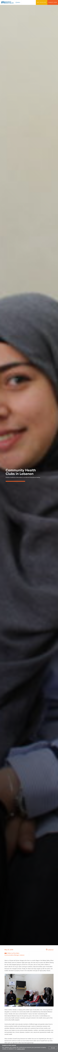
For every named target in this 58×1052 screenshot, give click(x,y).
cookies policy (21, 1049)
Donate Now (52, 2)
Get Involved (41, 2)
